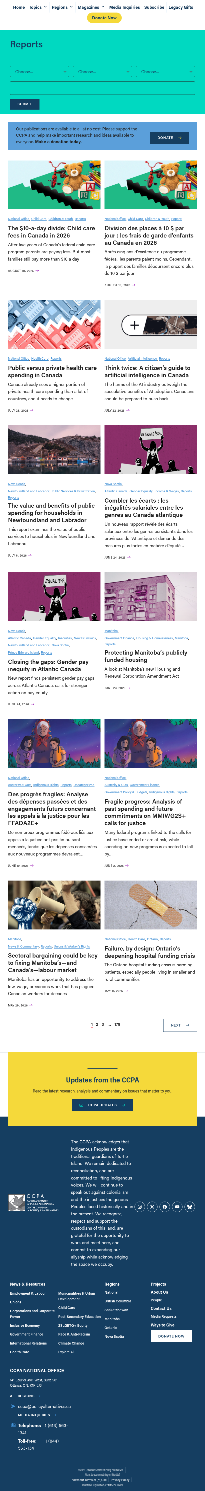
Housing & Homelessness (154, 638)
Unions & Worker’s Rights (72, 946)
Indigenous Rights (45, 784)
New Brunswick (85, 638)
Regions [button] (60, 7)
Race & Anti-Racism (74, 1334)
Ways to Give (162, 1324)
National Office (18, 218)
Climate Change (71, 1343)
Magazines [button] (88, 7)
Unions (15, 1302)
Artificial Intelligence (142, 358)
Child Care (38, 218)
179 (117, 1024)
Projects (158, 1284)
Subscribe (154, 7)
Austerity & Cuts (19, 784)
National (111, 1292)
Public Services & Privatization (73, 491)
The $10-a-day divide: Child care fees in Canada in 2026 (51, 231)
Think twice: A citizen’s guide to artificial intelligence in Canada (147, 371)
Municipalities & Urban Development (76, 1296)
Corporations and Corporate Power (32, 1313)
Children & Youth (60, 218)
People (156, 1300)
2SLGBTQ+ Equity (73, 1325)
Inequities (65, 638)
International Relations (28, 1343)
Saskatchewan (116, 1309)
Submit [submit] (25, 104)
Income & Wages (166, 491)
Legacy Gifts (180, 7)
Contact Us (161, 1308)
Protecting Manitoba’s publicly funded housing (145, 655)
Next (176, 1025)
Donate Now (104, 18)
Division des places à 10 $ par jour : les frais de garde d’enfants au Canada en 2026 (149, 235)
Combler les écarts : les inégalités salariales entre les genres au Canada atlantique (143, 507)
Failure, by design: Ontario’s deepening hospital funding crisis (149, 951)
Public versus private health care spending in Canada (52, 371)
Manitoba (111, 631)
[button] (39, 71)
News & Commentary (23, 946)
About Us (159, 1292)
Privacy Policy (120, 1480)
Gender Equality (141, 491)
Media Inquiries (124, 7)
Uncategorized (84, 784)
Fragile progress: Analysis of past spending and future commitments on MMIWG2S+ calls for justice (145, 812)
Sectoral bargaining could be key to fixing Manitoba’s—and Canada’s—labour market (53, 962)
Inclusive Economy (25, 1325)
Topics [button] (35, 7)
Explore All (66, 1352)
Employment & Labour (28, 1293)
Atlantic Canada (116, 491)
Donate (165, 137)
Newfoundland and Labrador (29, 491)
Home (19, 7)
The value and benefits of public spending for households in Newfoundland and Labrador (51, 512)
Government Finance (119, 638)
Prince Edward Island (23, 652)
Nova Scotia (16, 484)
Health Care (39, 358)
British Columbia (117, 1301)
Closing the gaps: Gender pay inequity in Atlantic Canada (48, 665)
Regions (112, 1284)
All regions (22, 1395)
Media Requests (163, 1316)
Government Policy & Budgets (125, 792)
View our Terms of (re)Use (89, 1480)
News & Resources (27, 1284)
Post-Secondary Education (79, 1316)
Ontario (152, 939)
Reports (80, 218)
